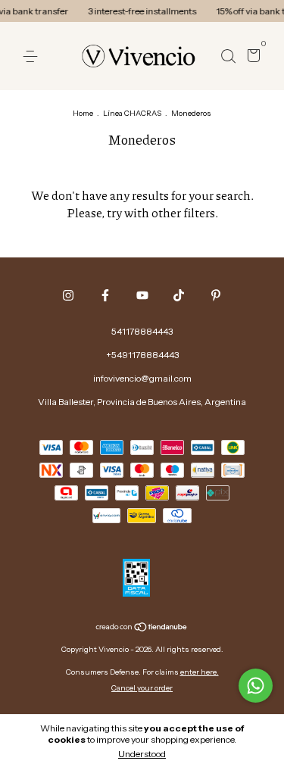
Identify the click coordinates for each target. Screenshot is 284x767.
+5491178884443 (142, 354)
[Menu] (33, 56)
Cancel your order (142, 688)
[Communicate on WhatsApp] (256, 686)
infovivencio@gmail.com (142, 378)
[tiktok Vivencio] (179, 295)
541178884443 (142, 331)
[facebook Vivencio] (105, 295)
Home (83, 113)
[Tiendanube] (142, 628)
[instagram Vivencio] (68, 295)
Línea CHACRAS (132, 113)
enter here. (199, 672)
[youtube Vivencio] (142, 295)
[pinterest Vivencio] (216, 295)
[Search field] (228, 56)
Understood (142, 753)
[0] (251, 57)
